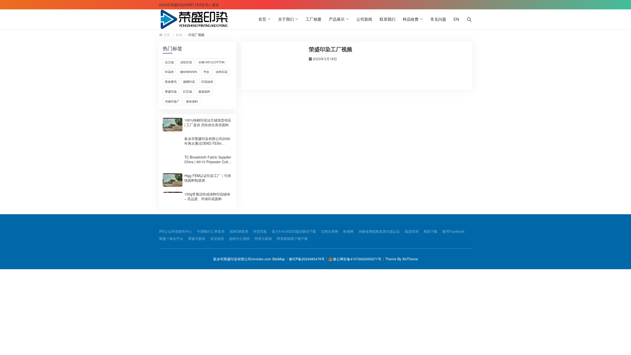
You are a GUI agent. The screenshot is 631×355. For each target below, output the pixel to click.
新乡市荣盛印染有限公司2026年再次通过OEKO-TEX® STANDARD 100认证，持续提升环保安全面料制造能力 (207, 145)
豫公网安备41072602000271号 (357, 258)
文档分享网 (329, 231)
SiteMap (278, 258)
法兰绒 (169, 62)
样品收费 (411, 19)
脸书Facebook (453, 231)
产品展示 (337, 19)
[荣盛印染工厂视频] (274, 65)
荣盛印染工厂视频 (330, 49)
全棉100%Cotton (211, 62)
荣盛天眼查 (196, 238)
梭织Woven (188, 72)
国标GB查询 (238, 231)
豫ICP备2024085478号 (307, 258)
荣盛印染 (171, 91)
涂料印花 (222, 72)
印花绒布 (207, 81)
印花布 (169, 72)
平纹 (206, 72)
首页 (262, 19)
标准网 (348, 231)
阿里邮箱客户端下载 (292, 238)
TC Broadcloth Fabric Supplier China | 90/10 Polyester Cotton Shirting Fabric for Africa (208, 162)
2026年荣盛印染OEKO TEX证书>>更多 (189, 4)
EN (456, 19)
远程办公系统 (239, 238)
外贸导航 (260, 231)
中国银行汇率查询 (211, 231)
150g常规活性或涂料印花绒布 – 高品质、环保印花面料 (207, 196)
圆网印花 (189, 81)
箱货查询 (412, 231)
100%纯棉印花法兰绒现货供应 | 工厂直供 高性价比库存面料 (207, 122)
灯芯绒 (187, 91)
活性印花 (186, 62)
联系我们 (387, 19)
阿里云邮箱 (263, 238)
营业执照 (217, 238)
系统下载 (430, 231)
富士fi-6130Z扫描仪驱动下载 (294, 231)
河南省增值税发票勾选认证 (379, 231)
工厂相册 (313, 19)
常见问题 (438, 19)
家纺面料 (192, 101)
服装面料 (204, 91)
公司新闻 (364, 19)
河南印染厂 (172, 101)
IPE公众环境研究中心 (175, 231)
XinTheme (410, 258)
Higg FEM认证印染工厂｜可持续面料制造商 (207, 178)
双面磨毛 (171, 81)
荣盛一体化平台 (171, 238)
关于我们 (286, 19)
